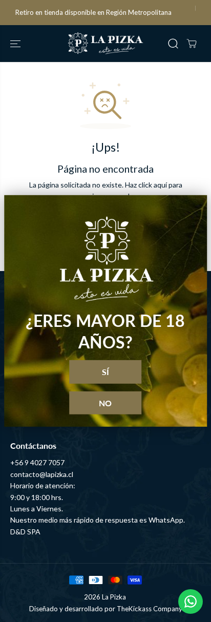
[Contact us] (190, 601)
